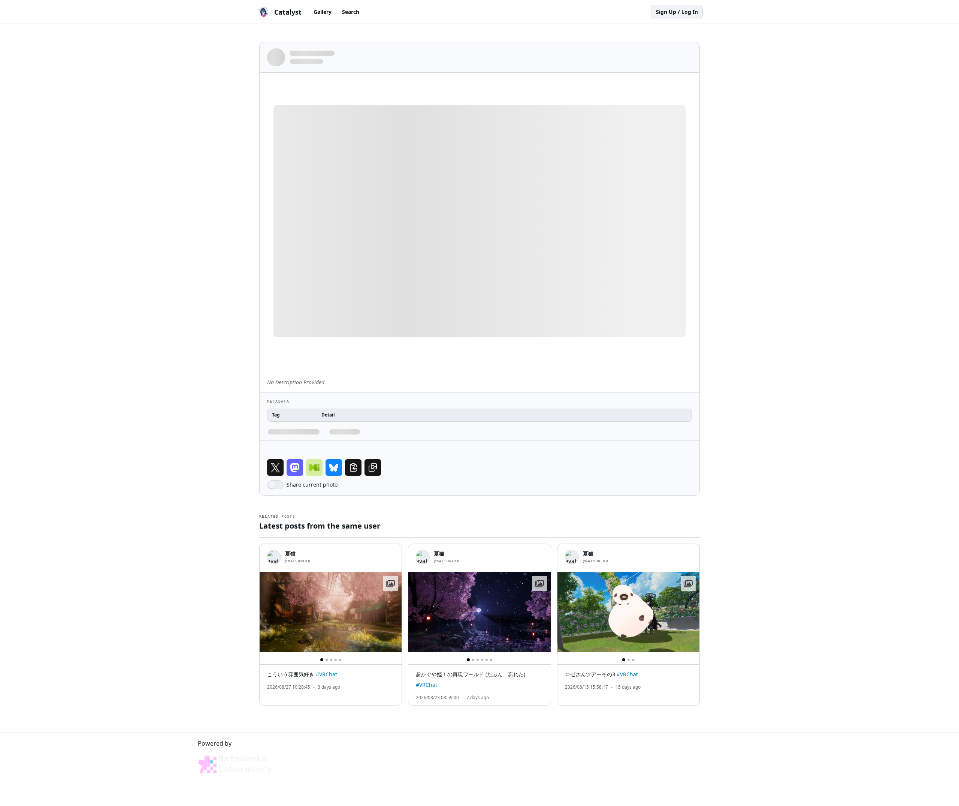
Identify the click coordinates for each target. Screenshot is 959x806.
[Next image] (393, 612)
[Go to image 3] (331, 660)
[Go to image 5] (340, 660)
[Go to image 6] (491, 660)
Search (350, 11)
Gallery (323, 11)
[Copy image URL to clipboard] (372, 467)
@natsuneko (298, 561)
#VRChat (326, 674)
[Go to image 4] (336, 660)
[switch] (275, 484)
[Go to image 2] (327, 660)
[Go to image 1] (321, 659)
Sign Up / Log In (677, 11)
